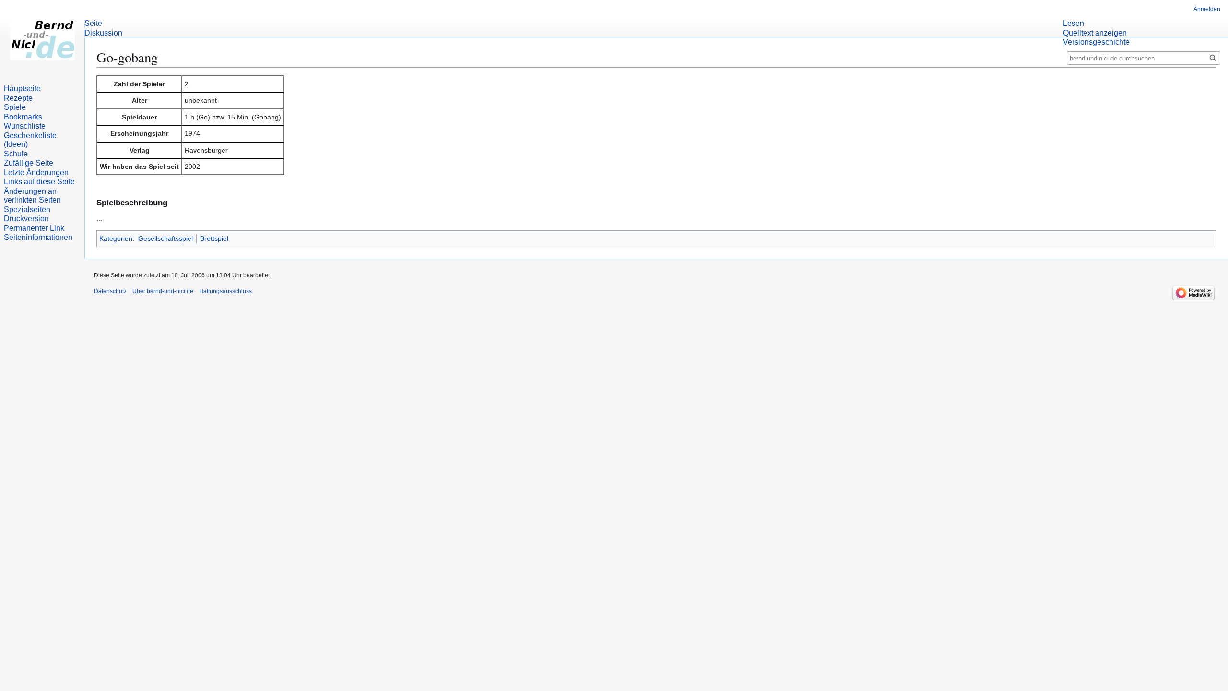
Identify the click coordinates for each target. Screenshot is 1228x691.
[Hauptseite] (42, 38)
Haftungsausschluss (225, 291)
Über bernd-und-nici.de (162, 291)
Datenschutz (110, 291)
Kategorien (115, 238)
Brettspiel (214, 238)
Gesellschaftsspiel (165, 238)
